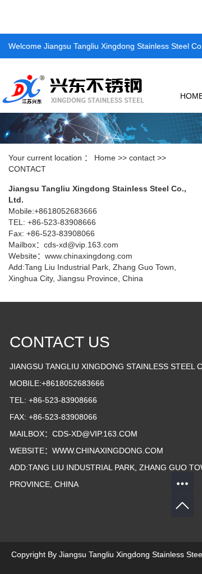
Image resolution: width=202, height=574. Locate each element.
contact (142, 157)
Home (105, 157)
